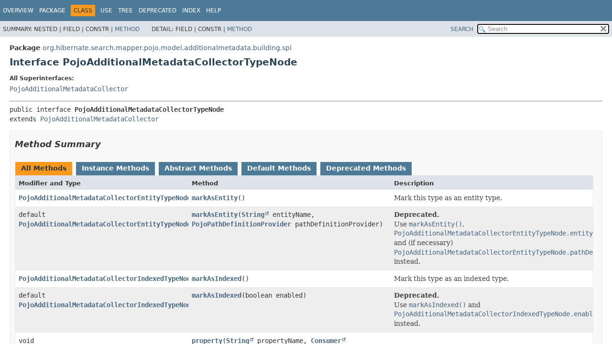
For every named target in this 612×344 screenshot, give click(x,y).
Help (213, 10)
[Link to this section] (107, 144)
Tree (125, 10)
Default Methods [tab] (279, 168)
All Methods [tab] (43, 168)
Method (127, 29)
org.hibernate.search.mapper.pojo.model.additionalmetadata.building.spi (167, 48)
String (252, 214)
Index (191, 10)
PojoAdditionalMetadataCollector (69, 89)
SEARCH (461, 29)
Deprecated (157, 10)
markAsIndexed (216, 278)
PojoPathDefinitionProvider (241, 224)
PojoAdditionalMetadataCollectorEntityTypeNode (105, 198)
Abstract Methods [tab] (198, 168)
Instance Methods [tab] (115, 168)
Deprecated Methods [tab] (366, 168)
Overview (18, 10)
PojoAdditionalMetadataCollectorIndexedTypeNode (107, 278)
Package (52, 10)
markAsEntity (215, 198)
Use (106, 10)
